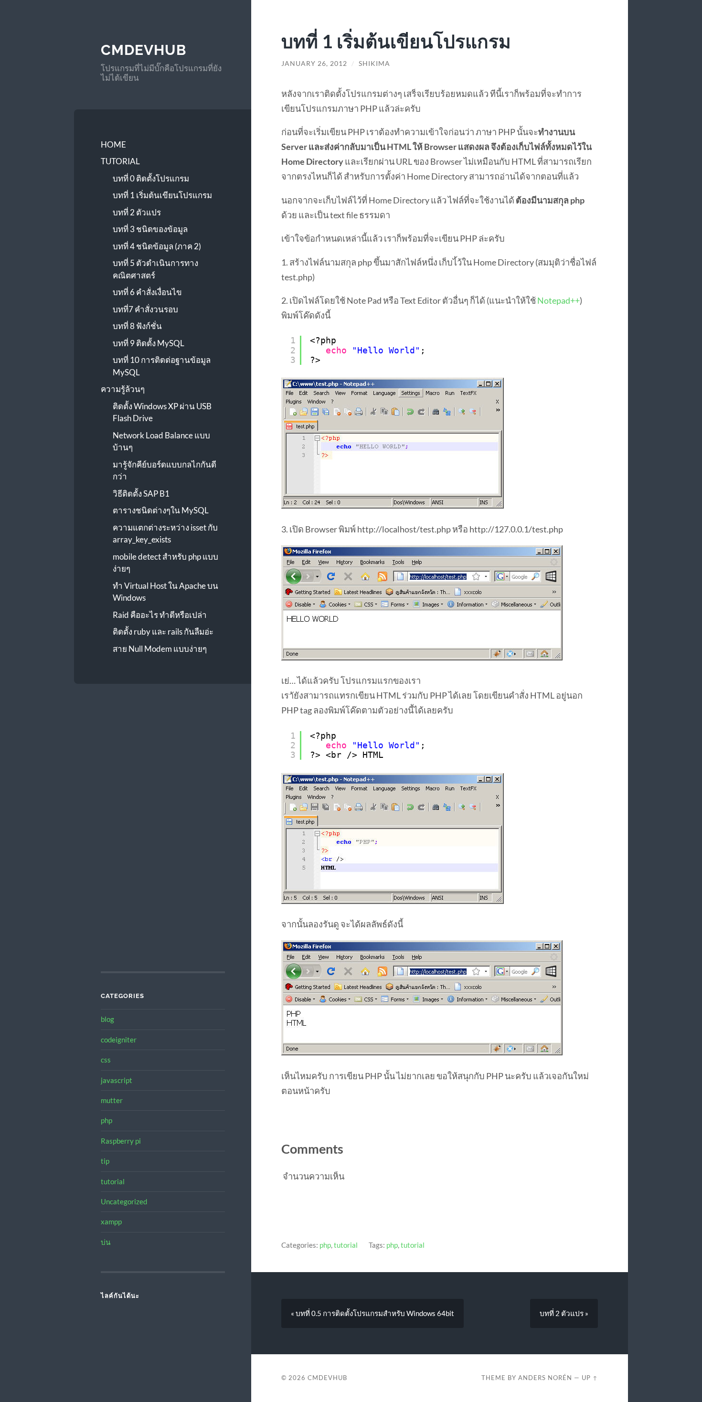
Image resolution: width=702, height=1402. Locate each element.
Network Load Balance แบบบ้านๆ (161, 441)
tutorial (113, 1181)
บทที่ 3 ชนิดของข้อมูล (150, 229)
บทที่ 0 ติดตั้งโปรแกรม (151, 178)
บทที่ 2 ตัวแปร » (564, 1313)
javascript (116, 1080)
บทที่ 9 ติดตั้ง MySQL (148, 343)
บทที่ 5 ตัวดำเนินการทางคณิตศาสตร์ (155, 269)
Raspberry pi (121, 1140)
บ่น (105, 1242)
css (106, 1059)
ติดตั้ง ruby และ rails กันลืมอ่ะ (163, 632)
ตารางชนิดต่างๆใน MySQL (161, 510)
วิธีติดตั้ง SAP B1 (141, 494)
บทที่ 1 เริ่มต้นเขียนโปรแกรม (162, 195)
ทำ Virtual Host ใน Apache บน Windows (165, 592)
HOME (113, 144)
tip (105, 1161)
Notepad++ (558, 300)
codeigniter (119, 1039)
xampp (111, 1221)
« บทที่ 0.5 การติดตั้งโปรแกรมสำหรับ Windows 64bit (372, 1313)
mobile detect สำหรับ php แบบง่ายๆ (165, 563)
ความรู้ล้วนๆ (123, 389)
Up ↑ (590, 1377)
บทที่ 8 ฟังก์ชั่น (137, 326)
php (106, 1120)
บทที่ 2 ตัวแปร (137, 212)
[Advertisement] (160, 770)
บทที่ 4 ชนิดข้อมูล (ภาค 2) (157, 246)
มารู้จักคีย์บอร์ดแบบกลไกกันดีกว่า (164, 470)
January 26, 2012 (314, 63)
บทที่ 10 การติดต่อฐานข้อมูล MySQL (162, 366)
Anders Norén (545, 1377)
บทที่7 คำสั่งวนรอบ (145, 309)
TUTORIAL (120, 161)
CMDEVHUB (143, 50)
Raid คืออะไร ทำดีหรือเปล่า (160, 615)
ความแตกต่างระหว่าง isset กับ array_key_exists (165, 533)
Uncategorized (124, 1201)
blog (107, 1019)
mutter (112, 1100)
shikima (374, 63)
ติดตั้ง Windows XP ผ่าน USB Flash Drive (162, 412)
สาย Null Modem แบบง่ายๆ (160, 649)
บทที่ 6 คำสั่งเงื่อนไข (147, 292)
